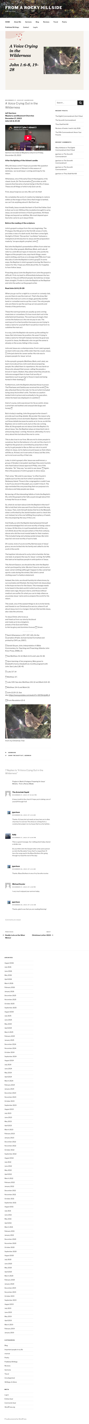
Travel (55, 22)
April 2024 (8, 1077)
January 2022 (9, 1186)
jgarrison (28, 100)
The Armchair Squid (20, 792)
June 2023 (8, 1117)
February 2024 (10, 1085)
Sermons (28, 22)
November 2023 (10, 1097)
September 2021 (10, 1203)
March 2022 (9, 1178)
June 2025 (8, 1020)
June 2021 (8, 1215)
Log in (7, 1395)
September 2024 (10, 1056)
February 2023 (10, 1133)
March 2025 (9, 1032)
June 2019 (8, 1312)
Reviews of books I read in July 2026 (67, 128)
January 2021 (9, 1235)
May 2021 (8, 1219)
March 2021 (9, 1227)
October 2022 (9, 1150)
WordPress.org (10, 1407)
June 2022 (8, 1166)
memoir (7, 1353)
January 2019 (9, 1332)
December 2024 (10, 1044)
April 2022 (8, 1174)
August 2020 (9, 1255)
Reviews (46, 22)
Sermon (28, 755)
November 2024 (10, 1048)
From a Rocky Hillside (33, 7)
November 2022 (10, 1146)
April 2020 (8, 1272)
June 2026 (8, 971)
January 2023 (9, 1138)
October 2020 (10, 1247)
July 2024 (8, 1064)
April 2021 (8, 1223)
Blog (37, 22)
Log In (35, 27)
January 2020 (9, 1284)
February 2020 (10, 1280)
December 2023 (10, 1093)
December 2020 (10, 1239)
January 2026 (9, 991)
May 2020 (8, 1268)
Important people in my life (14, 1349)
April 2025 (8, 1028)
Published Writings (12, 27)
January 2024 (9, 1089)
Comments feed (10, 1403)
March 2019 (9, 1324)
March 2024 (9, 1081)
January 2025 (9, 1040)
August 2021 (9, 1207)
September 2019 (10, 1300)
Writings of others (11, 1382)
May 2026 (8, 975)
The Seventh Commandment (65, 120)
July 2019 (8, 1308)
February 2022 (10, 1182)
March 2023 (9, 1129)
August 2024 (9, 1060)
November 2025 (10, 999)
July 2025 (8, 1016)
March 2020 (9, 1276)
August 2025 (9, 1012)
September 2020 (11, 1251)
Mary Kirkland (60, 148)
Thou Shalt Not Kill (61, 124)
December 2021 (10, 1190)
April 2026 (8, 979)
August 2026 (9, 963)
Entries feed (9, 1399)
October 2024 (9, 1052)
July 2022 (8, 1162)
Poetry (64, 22)
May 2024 (8, 1073)
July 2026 (8, 967)
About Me (17, 22)
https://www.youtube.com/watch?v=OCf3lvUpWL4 (29, 695)
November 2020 (10, 1243)
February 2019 (10, 1328)
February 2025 (10, 1036)
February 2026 (10, 987)
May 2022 (8, 1170)
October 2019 (9, 1296)
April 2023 (8, 1125)
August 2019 (9, 1304)
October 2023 (9, 1101)
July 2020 (8, 1259)
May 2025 (8, 1024)
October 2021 (9, 1199)
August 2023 (9, 1109)
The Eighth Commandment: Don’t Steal (69, 116)
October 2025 (9, 1004)
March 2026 (9, 983)
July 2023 (8, 1113)
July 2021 (8, 1211)
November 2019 (10, 1292)
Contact (26, 27)
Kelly (14, 835)
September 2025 (10, 1008)
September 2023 (10, 1105)
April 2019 (8, 1320)
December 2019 (10, 1288)
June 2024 (8, 1068)
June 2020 (8, 1264)
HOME (7, 22)
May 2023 (8, 1121)
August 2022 (9, 1158)
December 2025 (10, 995)
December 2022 (10, 1142)
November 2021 (10, 1194)
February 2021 (10, 1231)
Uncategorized (10, 1378)
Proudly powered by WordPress (15, 1419)
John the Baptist (16, 755)
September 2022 (10, 1154)
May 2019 (8, 1316)
